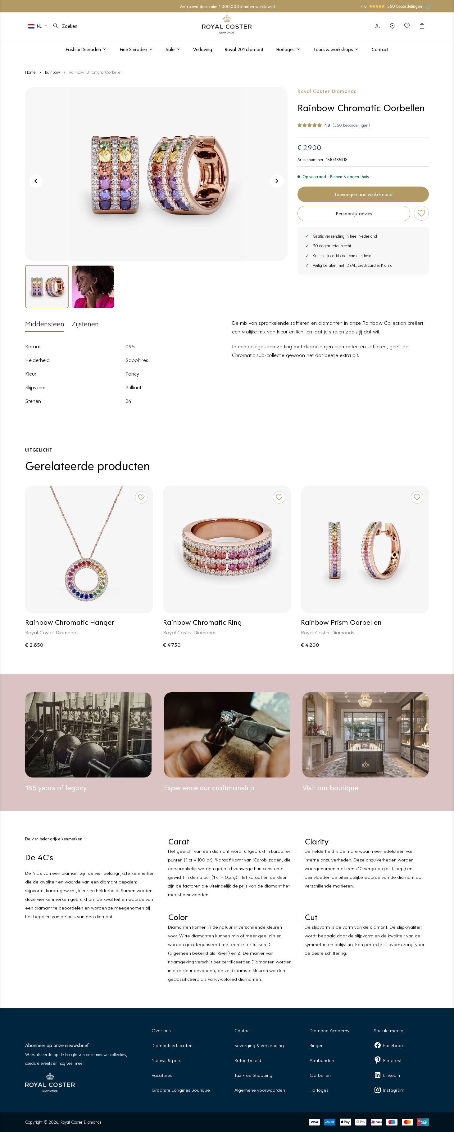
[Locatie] (392, 26)
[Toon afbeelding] (156, 174)
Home (30, 72)
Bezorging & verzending (259, 1045)
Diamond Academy (329, 1030)
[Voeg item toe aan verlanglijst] (421, 213)
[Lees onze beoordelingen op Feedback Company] (428, 6)
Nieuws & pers (166, 1060)
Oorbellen (320, 1075)
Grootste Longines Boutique (181, 1090)
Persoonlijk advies (354, 213)
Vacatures (162, 1075)
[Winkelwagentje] (422, 26)
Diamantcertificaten (172, 1045)
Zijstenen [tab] (85, 323)
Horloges (319, 1090)
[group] (47, 286)
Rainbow (52, 72)
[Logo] (227, 24)
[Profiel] (377, 26)
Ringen (317, 1045)
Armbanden (322, 1060)
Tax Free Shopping (253, 1075)
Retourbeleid (247, 1060)
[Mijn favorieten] (407, 26)
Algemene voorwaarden (259, 1090)
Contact (242, 1030)
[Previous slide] (36, 181)
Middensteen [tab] (44, 323)
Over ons (161, 1030)
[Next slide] (277, 181)
